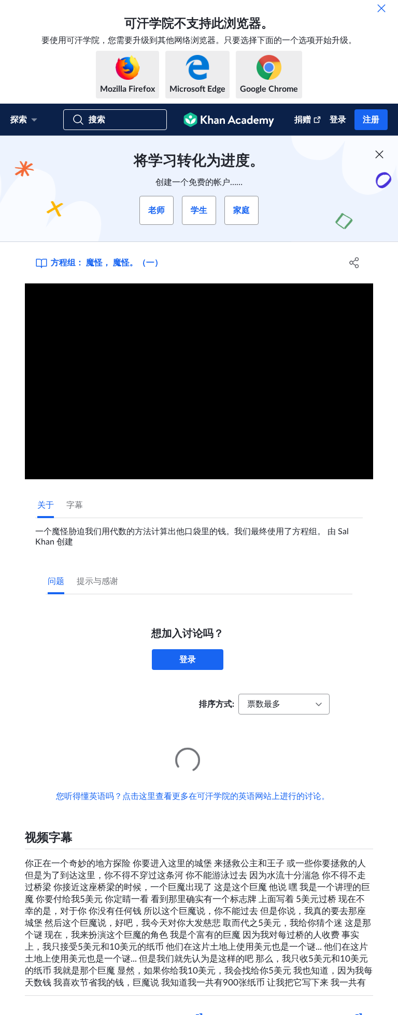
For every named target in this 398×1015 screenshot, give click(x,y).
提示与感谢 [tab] (97, 581)
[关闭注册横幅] (379, 154)
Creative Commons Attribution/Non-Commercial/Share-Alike (114, 1003)
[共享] (354, 262)
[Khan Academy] (228, 119)
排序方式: (216, 704)
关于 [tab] (45, 505)
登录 (338, 120)
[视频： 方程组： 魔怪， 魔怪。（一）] (199, 381)
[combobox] (284, 704)
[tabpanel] (199, 532)
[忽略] (381, 8)
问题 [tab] (56, 581)
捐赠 (302, 120)
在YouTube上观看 (329, 1003)
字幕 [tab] (74, 505)
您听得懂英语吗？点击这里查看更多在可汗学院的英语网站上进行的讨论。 (193, 782)
